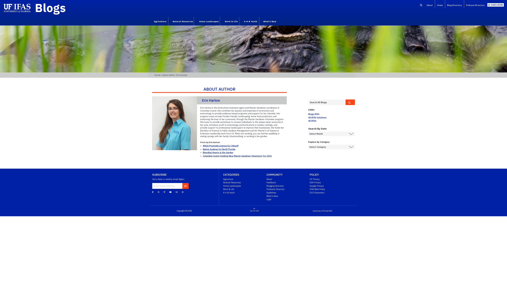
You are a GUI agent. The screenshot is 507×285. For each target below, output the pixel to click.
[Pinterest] (164, 192)
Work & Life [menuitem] (231, 21)
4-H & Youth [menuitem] (250, 21)
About (430, 5)
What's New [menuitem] (269, 21)
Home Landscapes (232, 186)
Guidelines (271, 192)
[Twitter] (158, 192)
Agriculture (228, 179)
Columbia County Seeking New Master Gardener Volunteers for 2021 (237, 156)
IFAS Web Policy (317, 189)
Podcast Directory (475, 5)
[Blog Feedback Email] (177, 192)
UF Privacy (315, 179)
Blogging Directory (275, 186)
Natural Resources (232, 182)
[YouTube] (170, 192)
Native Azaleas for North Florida (219, 149)
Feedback (271, 182)
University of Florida (320, 211)
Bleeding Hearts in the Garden (218, 152)
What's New (272, 196)
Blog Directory (454, 5)
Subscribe (497, 5)
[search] (350, 102)
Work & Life (228, 189)
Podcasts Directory (275, 189)
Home (440, 5)
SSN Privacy (315, 182)
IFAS (330, 211)
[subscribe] (185, 186)
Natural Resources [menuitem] (183, 21)
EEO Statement (317, 192)
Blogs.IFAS (313, 114)
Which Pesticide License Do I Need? (221, 145)
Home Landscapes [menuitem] (209, 21)
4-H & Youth (229, 192)
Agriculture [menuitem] (160, 21)
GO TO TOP (254, 211)
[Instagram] (182, 192)
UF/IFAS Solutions (317, 117)
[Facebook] (152, 192)
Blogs (50, 7)
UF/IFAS (312, 121)
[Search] (421, 5)
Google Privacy (317, 186)
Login (268, 199)
